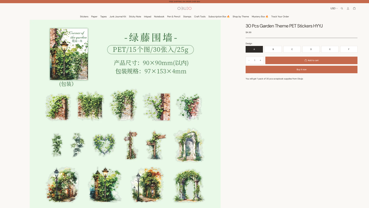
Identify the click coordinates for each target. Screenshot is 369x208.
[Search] (342, 8)
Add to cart (313, 60)
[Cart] (354, 8)
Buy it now (301, 69)
